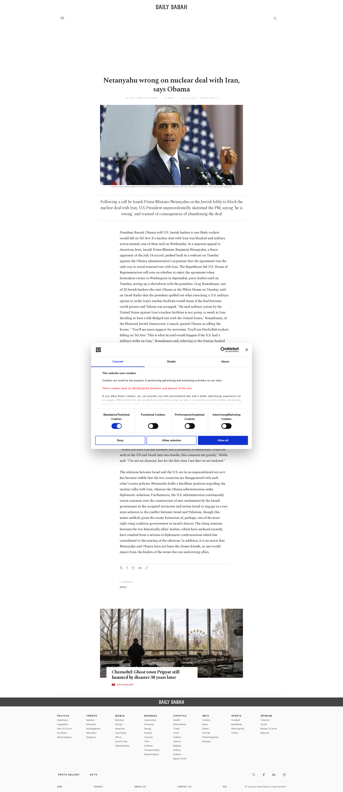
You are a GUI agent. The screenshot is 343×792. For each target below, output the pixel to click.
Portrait (206, 732)
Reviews (206, 741)
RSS (225, 786)
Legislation (62, 724)
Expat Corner (180, 758)
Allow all (223, 440)
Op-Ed (263, 724)
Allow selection (171, 440)
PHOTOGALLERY (125, 684)
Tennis (234, 732)
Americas (120, 728)
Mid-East (119, 720)
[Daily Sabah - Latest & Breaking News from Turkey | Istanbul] (171, 7)
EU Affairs (62, 732)
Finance (148, 732)
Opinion (266, 715)
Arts (205, 715)
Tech (146, 741)
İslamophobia (122, 745)
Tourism (148, 737)
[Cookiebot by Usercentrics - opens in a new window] (223, 349)
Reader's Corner (268, 728)
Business (150, 715)
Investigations (93, 728)
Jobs (59, 786)
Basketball (236, 724)
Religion (177, 745)
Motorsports (237, 728)
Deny (120, 440)
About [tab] (225, 361)
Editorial (264, 732)
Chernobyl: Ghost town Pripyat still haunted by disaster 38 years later (145, 675)
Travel (176, 728)
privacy (98, 786)
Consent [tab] (118, 361)
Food (176, 732)
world (123, 587)
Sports (236, 715)
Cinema (206, 720)
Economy (149, 724)
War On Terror (64, 728)
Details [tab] (171, 361)
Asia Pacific (120, 732)
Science (177, 741)
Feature (177, 754)
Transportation (152, 750)
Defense (148, 745)
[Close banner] (246, 350)
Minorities (91, 732)
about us (140, 786)
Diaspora (91, 737)
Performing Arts (210, 737)
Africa (118, 737)
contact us (184, 786)
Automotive (150, 720)
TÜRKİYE (91, 715)
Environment (179, 724)
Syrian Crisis (121, 741)
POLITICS (63, 715)
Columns (264, 720)
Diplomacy (62, 720)
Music (205, 724)
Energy (147, 728)
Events (205, 728)
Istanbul (90, 720)
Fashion (177, 737)
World (120, 715)
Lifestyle (180, 715)
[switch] (153, 426)
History (177, 750)
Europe (119, 724)
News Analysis (64, 737)
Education (91, 724)
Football (235, 720)
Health (176, 720)
